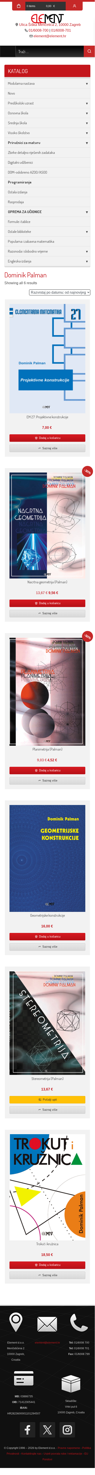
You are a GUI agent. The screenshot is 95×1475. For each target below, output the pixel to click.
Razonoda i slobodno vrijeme (28, 251)
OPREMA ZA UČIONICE (25, 211)
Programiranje (20, 182)
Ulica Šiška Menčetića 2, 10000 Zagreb (50, 25)
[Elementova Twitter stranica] (47, 1429)
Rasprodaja (16, 201)
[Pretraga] (89, 51)
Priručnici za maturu (24, 142)
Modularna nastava (21, 83)
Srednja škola (17, 122)
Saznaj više (49, 448)
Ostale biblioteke (19, 231)
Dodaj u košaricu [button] (49, 438)
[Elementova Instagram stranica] (67, 1429)
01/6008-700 (38, 30)
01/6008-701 (61, 30)
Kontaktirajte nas (31, 1453)
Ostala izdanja (17, 192)
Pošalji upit (49, 1099)
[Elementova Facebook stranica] (27, 1429)
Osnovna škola (18, 113)
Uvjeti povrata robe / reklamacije (63, 1453)
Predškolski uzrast (21, 103)
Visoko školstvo (19, 132)
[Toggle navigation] (8, 51)
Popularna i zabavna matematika (31, 241)
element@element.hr (50, 36)
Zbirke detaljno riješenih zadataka (31, 152)
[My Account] (74, 6)
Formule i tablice (19, 221)
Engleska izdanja (19, 261)
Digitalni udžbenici (20, 162)
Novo (11, 93)
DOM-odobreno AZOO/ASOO (27, 172)
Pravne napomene (69, 1448)
